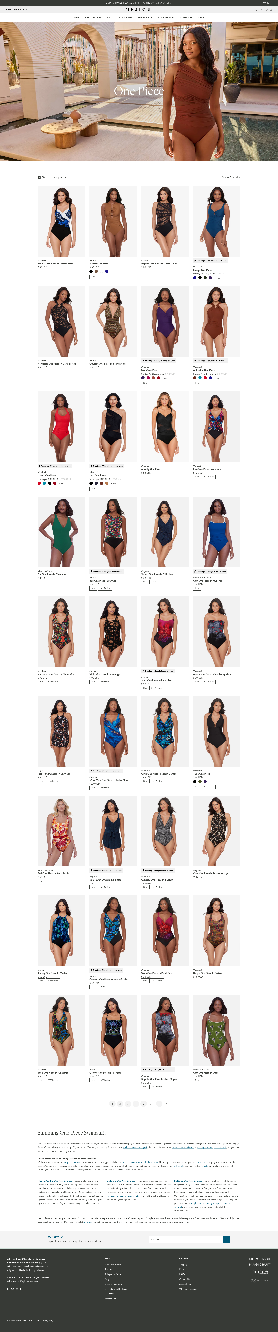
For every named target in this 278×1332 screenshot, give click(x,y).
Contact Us (184, 1279)
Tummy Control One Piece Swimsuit (56, 1181)
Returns (182, 1269)
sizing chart (88, 1222)
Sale (201, 17)
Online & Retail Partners (116, 1289)
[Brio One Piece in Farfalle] (113, 532)
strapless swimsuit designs (202, 1203)
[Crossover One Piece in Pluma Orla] (61, 631)
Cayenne (158, 377)
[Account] (255, 9)
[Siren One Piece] (165, 321)
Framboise (148, 377)
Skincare (186, 17)
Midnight (96, 483)
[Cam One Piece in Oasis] (216, 1030)
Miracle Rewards (123, 3)
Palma (200, 781)
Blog (107, 1279)
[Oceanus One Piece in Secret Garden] (113, 930)
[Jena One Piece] (113, 426)
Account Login (186, 1284)
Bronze (96, 271)
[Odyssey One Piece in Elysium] (165, 831)
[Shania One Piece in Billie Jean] (165, 532)
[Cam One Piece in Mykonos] (216, 532)
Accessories (166, 17)
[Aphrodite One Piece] (216, 321)
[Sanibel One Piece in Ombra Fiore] (61, 221)
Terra (153, 377)
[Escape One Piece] (216, 221)
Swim (110, 17)
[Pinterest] (17, 1289)
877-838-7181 (34, 1320)
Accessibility (110, 1298)
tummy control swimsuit (183, 1147)
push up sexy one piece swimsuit (211, 1147)
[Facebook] (8, 1289)
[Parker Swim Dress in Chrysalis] (61, 731)
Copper (194, 377)
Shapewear (145, 17)
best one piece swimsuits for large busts (140, 1162)
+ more (217, 278)
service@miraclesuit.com (16, 1320)
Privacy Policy (48, 1320)
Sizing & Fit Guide (113, 1274)
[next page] (166, 1104)
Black (91, 271)
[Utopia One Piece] (61, 426)
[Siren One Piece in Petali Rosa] (165, 930)
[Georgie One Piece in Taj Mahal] (113, 1030)
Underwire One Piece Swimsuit (121, 1181)
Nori (205, 277)
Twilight (106, 271)
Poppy (205, 377)
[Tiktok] (21, 1289)
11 (159, 1103)
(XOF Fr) (266, 3)
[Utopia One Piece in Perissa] (216, 930)
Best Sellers (93, 17)
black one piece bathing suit (135, 1147)
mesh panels (177, 1166)
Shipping (183, 1264)
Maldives (200, 377)
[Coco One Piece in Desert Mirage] (216, 831)
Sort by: (230, 177)
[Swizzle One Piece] (113, 221)
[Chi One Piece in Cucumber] (61, 532)
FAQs (182, 1274)
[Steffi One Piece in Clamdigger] (113, 631)
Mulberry (210, 277)
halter (206, 1166)
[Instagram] (12, 1289)
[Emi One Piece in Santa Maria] (61, 831)
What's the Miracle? (113, 1264)
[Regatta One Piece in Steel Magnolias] (165, 1030)
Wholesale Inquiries (188, 1289)
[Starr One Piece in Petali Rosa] (165, 631)
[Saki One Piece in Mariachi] (216, 426)
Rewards (108, 1269)
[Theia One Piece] (216, 731)
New (76, 17)
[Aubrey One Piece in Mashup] (61, 930)
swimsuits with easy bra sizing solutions (124, 1195)
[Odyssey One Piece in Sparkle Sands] (113, 321)
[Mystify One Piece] (165, 426)
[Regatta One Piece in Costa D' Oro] (165, 221)
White (101, 271)
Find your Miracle (16, 9)
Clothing (125, 17)
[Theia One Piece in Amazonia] (61, 1030)
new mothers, (202, 1162)
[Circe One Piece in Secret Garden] (165, 731)
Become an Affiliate (113, 1284)
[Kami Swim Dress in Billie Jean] (113, 831)
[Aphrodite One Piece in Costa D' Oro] (61, 321)
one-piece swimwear (72, 1162)
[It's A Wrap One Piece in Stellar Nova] (113, 731)
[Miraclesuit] (139, 9)
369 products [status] (60, 177)
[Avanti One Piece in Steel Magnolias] (216, 631)
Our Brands (110, 1293)
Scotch (106, 483)
